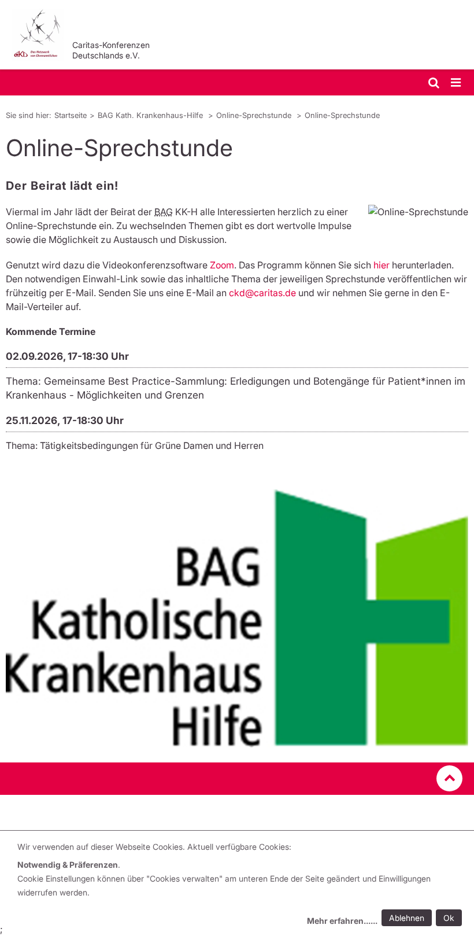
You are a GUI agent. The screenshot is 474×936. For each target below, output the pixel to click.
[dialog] (241, 885)
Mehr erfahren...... (342, 921)
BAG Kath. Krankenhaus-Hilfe (151, 115)
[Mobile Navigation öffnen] (456, 83)
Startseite (70, 115)
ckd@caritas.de (262, 293)
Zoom (222, 265)
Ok (448, 918)
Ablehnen (406, 918)
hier (382, 265)
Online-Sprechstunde (255, 115)
